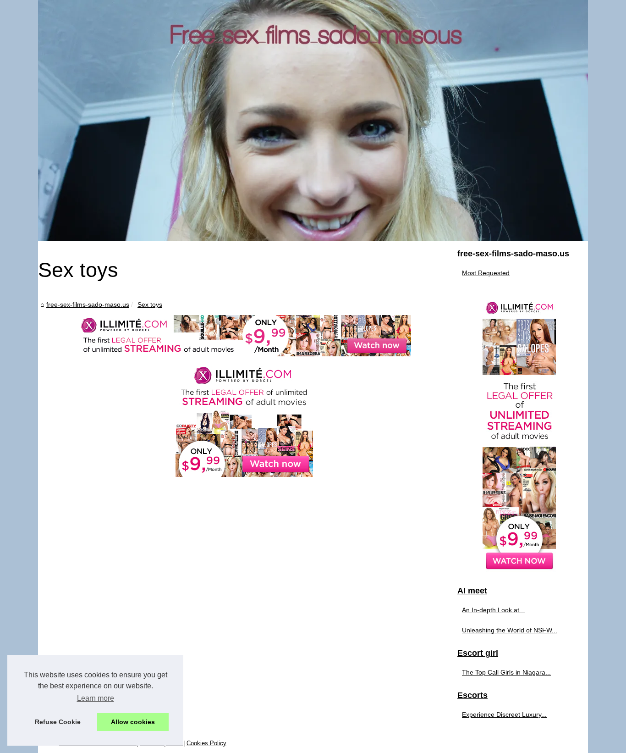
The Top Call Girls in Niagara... (506, 672)
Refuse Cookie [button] (58, 721)
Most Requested (486, 273)
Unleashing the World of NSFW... (509, 630)
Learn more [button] (95, 698)
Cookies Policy (206, 743)
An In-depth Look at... (493, 610)
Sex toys (149, 304)
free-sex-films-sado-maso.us (87, 304)
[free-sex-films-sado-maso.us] (313, 120)
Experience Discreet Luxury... (504, 714)
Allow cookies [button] (133, 721)
